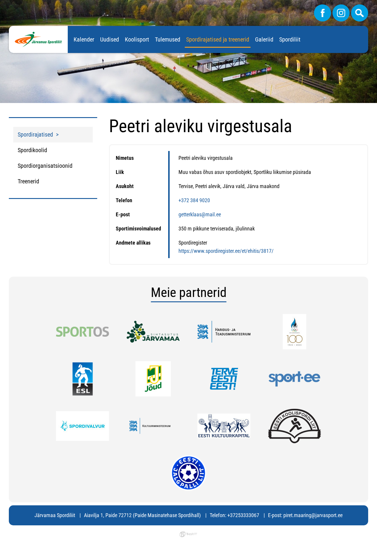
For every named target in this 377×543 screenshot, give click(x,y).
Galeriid (264, 39)
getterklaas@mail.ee (199, 214)
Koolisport (137, 39)
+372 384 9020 (194, 200)
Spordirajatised (35, 134)
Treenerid (28, 181)
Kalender (84, 39)
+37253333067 (243, 515)
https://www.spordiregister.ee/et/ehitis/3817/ (226, 251)
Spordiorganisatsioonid (45, 165)
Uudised (109, 39)
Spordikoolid (32, 150)
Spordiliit (289, 39)
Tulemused (167, 39)
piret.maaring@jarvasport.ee (313, 515)
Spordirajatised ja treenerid (217, 39)
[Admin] (2, 4)
